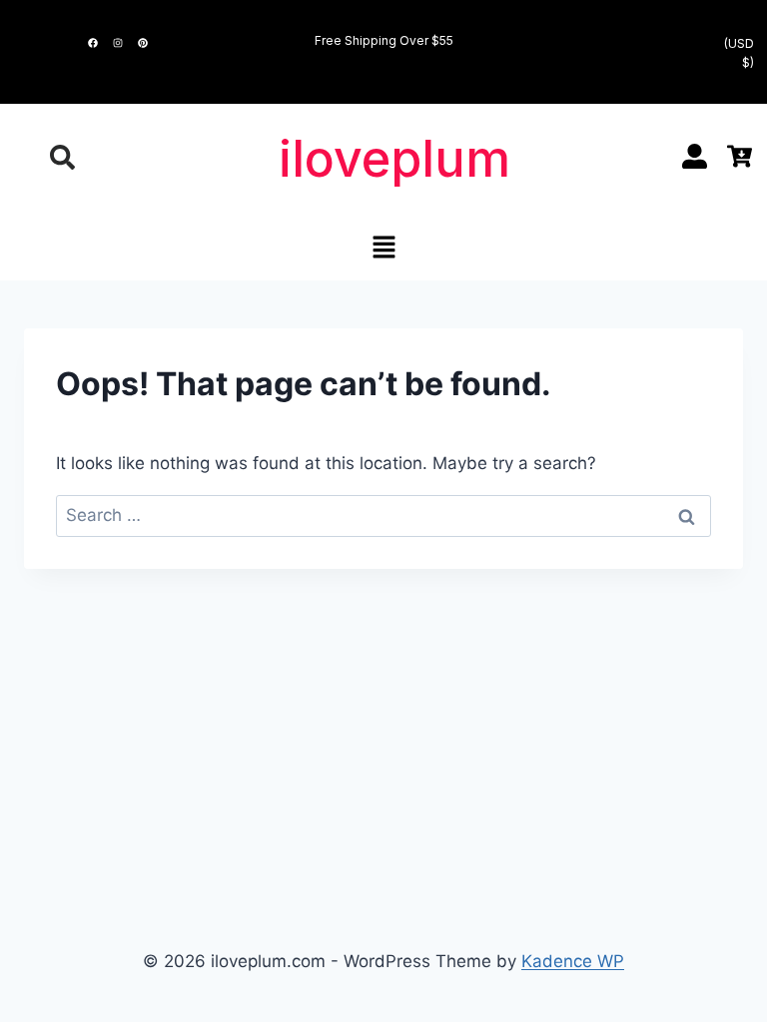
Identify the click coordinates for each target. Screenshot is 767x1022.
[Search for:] (383, 515)
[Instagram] (118, 43)
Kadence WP (572, 961)
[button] (383, 249)
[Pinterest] (143, 43)
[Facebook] (93, 43)
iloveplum (394, 159)
